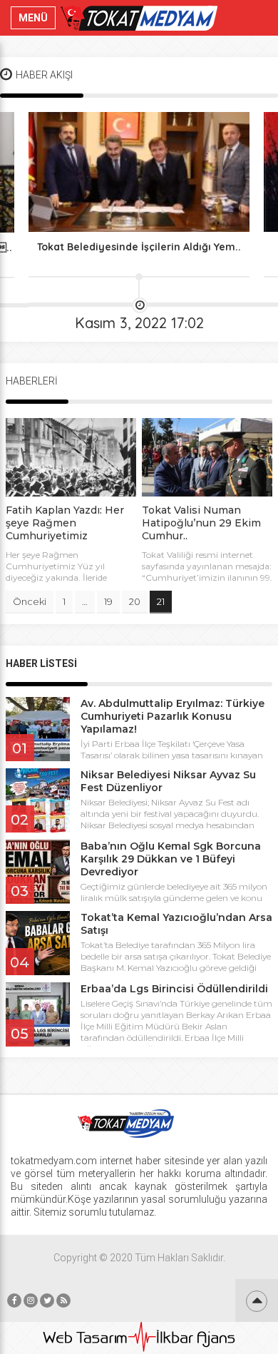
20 (134, 601)
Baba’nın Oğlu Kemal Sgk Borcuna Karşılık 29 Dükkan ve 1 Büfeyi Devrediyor (171, 859)
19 (108, 601)
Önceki (29, 601)
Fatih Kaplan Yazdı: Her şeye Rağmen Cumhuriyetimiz (65, 523)
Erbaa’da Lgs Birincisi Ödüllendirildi (174, 988)
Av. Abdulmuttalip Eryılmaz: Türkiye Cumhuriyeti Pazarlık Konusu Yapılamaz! (172, 716)
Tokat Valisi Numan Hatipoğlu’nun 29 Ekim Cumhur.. (201, 523)
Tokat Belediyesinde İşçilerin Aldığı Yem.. (139, 246)
